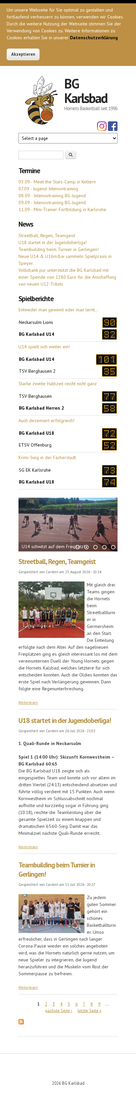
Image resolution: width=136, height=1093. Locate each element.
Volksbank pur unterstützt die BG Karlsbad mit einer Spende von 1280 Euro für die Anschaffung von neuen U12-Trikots (67, 277)
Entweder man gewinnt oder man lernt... (58, 310)
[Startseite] (41, 102)
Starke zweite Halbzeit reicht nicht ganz (57, 384)
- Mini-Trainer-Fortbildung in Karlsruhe (62, 209)
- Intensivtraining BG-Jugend (52, 196)
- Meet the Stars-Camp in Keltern (57, 182)
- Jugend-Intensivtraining (48, 189)
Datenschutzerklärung (94, 38)
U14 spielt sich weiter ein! (44, 347)
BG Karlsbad (85, 91)
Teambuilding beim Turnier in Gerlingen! (58, 249)
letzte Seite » (89, 1010)
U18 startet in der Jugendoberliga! (52, 242)
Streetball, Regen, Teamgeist (46, 235)
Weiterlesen (28, 702)
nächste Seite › (58, 1010)
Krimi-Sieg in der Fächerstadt (47, 457)
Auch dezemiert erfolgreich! (46, 420)
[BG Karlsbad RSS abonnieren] (21, 1023)
